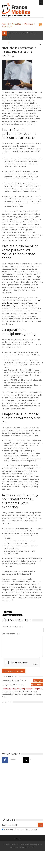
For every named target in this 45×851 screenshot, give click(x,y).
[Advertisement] (22, 727)
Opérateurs (32, 829)
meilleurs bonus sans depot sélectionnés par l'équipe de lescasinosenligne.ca (21, 303)
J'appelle (5, 680)
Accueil (5, 24)
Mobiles (20, 829)
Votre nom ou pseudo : (12, 626)
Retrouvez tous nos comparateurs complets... (22, 688)
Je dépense (7, 684)
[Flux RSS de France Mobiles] (40, 24)
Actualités (16, 24)
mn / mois (21, 680)
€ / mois (20, 684)
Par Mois (28, 24)
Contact (17, 838)
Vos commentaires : (11, 633)
